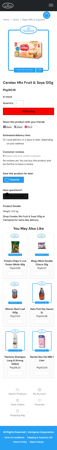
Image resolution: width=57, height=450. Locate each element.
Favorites (39, 404)
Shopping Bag (17, 415)
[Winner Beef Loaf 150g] (15, 293)
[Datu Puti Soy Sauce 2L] (42, 293)
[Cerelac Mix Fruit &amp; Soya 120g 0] (28, 50)
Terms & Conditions (14, 437)
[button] (8, 5)
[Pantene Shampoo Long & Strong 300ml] (15, 341)
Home (6, 19)
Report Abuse (37, 441)
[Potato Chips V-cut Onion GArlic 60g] (15, 245)
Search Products (17, 393)
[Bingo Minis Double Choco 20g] (42, 245)
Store (16, 19)
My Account (39, 393)
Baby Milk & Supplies (34, 19)
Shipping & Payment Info (40, 437)
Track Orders (17, 404)
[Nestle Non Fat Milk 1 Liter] (42, 341)
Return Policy (20, 441)
